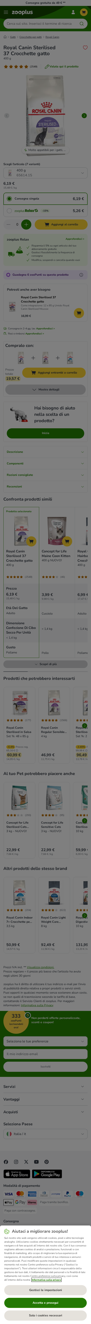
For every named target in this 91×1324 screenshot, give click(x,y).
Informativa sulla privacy (46, 1280)
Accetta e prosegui (45, 1303)
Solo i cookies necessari (45, 1315)
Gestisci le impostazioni (45, 1290)
